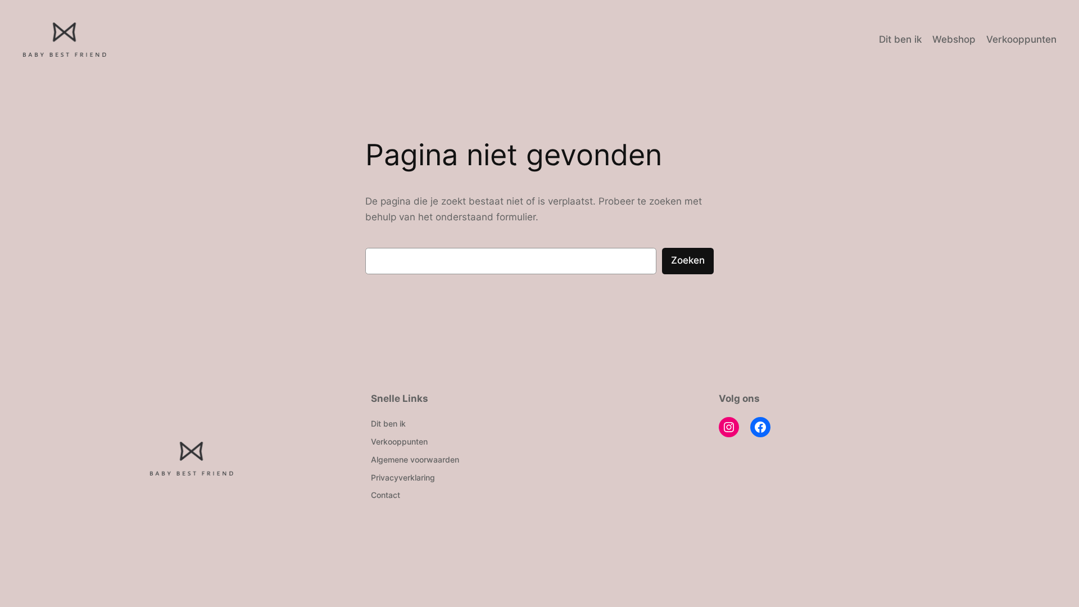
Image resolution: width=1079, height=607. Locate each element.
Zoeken (688, 260)
